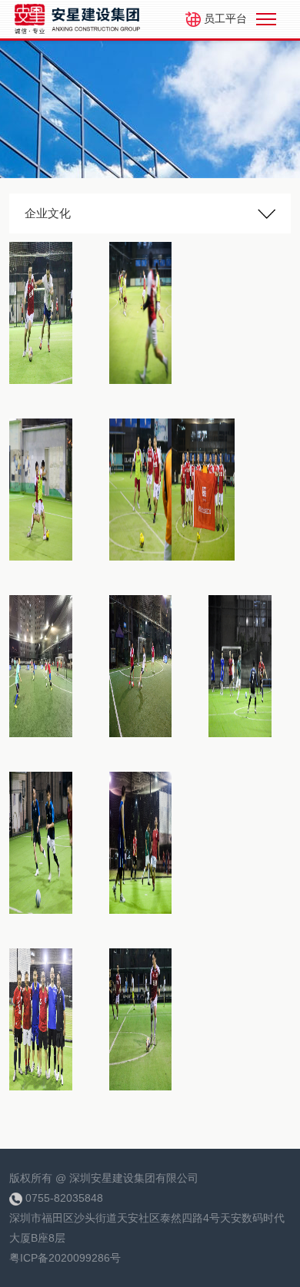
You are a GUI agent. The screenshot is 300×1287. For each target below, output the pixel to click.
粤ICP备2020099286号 (65, 1258)
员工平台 (224, 18)
